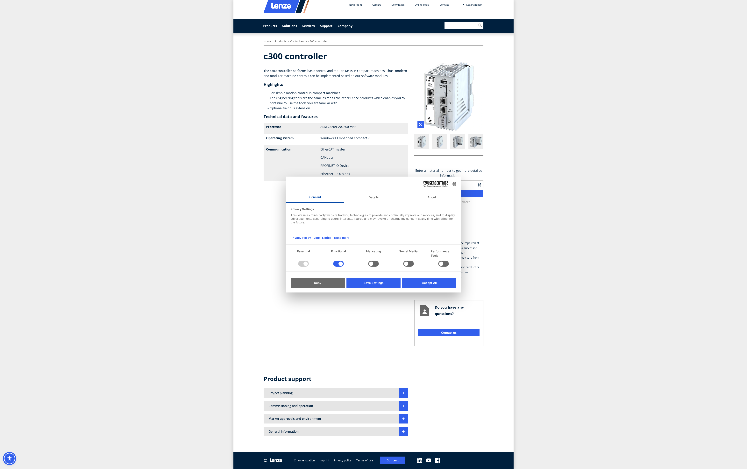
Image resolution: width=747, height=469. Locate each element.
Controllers (297, 41)
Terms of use (364, 460)
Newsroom (355, 4)
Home (267, 41)
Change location (304, 460)
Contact (444, 4)
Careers (376, 4)
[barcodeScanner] (479, 184)
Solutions (289, 26)
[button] (336, 393)
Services (308, 26)
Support (326, 26)
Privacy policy (343, 460)
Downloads (397, 4)
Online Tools (422, 4)
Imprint (324, 460)
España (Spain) (474, 4)
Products (270, 26)
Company (345, 26)
